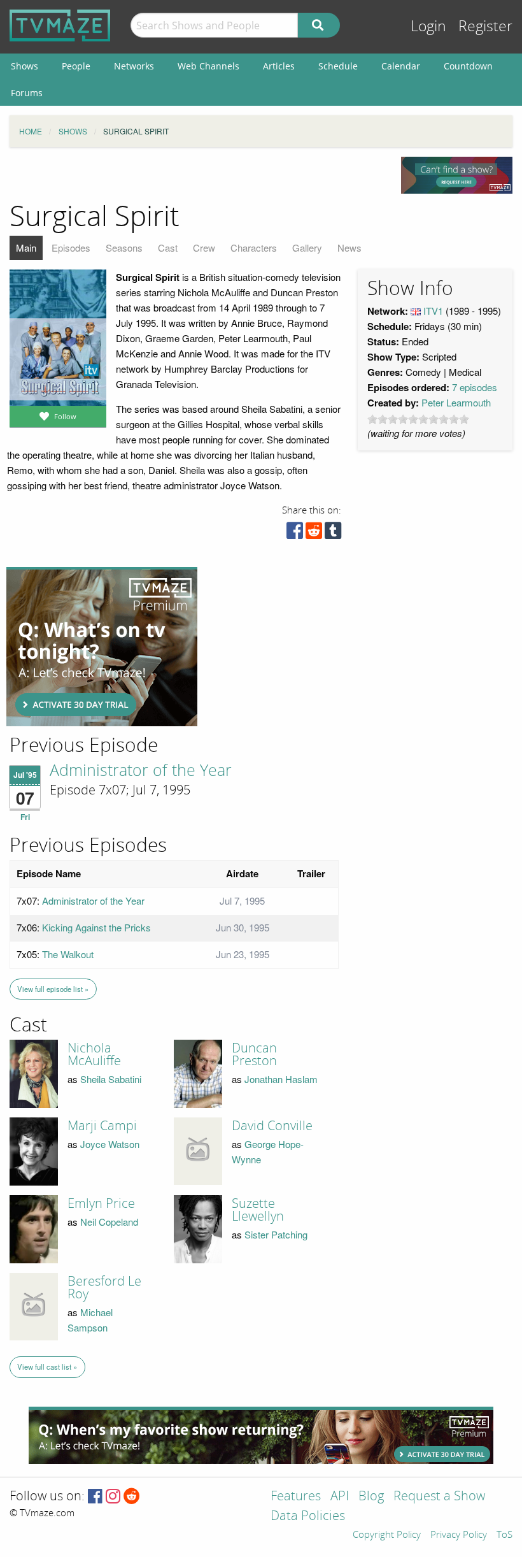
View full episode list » (52, 989)
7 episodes (474, 387)
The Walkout (68, 954)
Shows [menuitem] (24, 66)
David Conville (272, 1125)
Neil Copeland (109, 1221)
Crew (204, 247)
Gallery (307, 247)
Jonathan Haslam (281, 1079)
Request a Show (439, 1496)
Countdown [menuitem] (468, 66)
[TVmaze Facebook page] (95, 1496)
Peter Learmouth (456, 402)
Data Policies (308, 1516)
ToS (504, 1535)
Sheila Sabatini (110, 1079)
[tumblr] (333, 533)
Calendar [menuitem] (400, 66)
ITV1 (433, 310)
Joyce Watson (109, 1144)
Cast (168, 247)
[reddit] (314, 533)
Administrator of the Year (141, 770)
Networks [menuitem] (134, 66)
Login (428, 26)
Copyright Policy (387, 1535)
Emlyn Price (101, 1203)
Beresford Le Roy (104, 1288)
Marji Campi (102, 1125)
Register (485, 26)
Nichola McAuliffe (94, 1054)
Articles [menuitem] (279, 66)
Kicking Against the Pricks (96, 927)
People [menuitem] (76, 66)
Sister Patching (275, 1234)
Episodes (71, 247)
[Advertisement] (101, 646)
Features (296, 1496)
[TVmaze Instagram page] (113, 1496)
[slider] (418, 419)
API (339, 1496)
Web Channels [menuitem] (208, 66)
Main (26, 247)
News (349, 247)
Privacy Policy (458, 1535)
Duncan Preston (254, 1054)
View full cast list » (47, 1366)
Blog (371, 1496)
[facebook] (294, 533)
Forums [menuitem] (27, 93)
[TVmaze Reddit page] (131, 1496)
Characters (253, 247)
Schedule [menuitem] (338, 66)
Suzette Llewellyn (258, 1210)
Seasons (124, 247)
